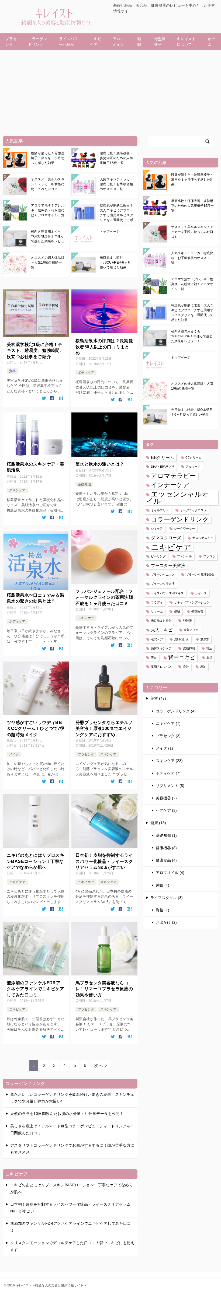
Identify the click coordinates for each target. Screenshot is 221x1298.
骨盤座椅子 (159, 42)
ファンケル (184, 556)
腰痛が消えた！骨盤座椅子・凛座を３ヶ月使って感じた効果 (47, 158)
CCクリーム (193, 457)
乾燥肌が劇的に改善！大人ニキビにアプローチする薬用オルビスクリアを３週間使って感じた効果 (116, 213)
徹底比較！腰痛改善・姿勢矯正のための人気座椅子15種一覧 (116, 158)
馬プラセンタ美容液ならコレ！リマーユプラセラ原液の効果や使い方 (104, 989)
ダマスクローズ (166, 537)
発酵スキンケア (161, 648)
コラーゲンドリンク (37, 42)
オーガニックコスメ (193, 510)
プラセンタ (11, 42)
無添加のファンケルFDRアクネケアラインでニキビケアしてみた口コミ (35, 989)
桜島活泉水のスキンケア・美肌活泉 (35, 467)
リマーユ (157, 611)
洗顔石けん (181, 639)
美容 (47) (158, 698)
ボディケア (86, 373)
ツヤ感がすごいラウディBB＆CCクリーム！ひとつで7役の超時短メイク (36, 728)
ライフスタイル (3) (166, 897)
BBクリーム (162, 457)
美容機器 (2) (166, 798)
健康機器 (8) (166, 848)
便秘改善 (197, 611)
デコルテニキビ (202, 537)
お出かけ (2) (166, 922)
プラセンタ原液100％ (200, 574)
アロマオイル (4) (170, 872)
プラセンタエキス (163, 574)
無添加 (204, 639)
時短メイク (191, 629)
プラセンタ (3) (168, 736)
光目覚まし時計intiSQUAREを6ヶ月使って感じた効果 (115, 262)
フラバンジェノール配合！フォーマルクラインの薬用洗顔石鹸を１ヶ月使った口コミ (104, 597)
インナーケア (170, 484)
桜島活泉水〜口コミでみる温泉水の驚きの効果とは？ (35, 598)
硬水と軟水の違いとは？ (99, 464)
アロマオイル (118, 42)
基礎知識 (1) (166, 835)
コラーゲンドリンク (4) (176, 711)
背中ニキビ (181, 657)
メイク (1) (164, 748)
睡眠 (139, 42)
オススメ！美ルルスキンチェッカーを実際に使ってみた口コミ (47, 184)
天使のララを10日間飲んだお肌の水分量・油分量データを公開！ (66, 1113)
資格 (12, 371)
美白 (154, 657)
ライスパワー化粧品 (68, 42)
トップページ (110, 231)
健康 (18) (158, 823)
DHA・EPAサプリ (162, 466)
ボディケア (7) (168, 773)
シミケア (157, 528)
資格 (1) (162, 910)
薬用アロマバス (161, 666)
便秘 (177, 611)
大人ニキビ (161, 629)
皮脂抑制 (189, 648)
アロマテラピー (173, 475)
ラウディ (157, 602)
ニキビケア (95, 42)
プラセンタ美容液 (163, 583)
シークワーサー (184, 528)
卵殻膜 (187, 620)
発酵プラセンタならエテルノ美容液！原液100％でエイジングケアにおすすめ (104, 728)
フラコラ (209, 556)
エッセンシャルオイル (177, 497)
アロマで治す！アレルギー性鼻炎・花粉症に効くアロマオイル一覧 (47, 210)
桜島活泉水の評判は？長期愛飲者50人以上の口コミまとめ (104, 346)
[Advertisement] (110, 90)
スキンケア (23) (169, 760)
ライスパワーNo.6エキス (167, 593)
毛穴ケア (157, 639)
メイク (14, 754)
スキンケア (17, 490)
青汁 (186, 666)
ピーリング (158, 556)
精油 (209, 648)
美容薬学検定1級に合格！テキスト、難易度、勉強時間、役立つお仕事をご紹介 (35, 350)
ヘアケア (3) (166, 810)
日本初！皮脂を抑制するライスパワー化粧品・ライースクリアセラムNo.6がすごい (104, 861)
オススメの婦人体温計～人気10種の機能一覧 (47, 262)
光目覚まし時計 (161, 620)
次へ (98, 1065)
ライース (201, 593)
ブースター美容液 (168, 565)
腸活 (209, 657)
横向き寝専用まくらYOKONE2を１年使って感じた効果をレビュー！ (47, 239)
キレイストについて (186, 42)
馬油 (203, 666)
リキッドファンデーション (192, 602)
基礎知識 (84, 484)
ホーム (211, 42)
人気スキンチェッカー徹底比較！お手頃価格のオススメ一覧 (116, 184)
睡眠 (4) (162, 885)
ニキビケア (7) (168, 723)
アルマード (193, 466)
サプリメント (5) (170, 785)
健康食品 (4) (166, 860)
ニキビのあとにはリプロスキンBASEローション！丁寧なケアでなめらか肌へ (35, 861)
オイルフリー (160, 510)
